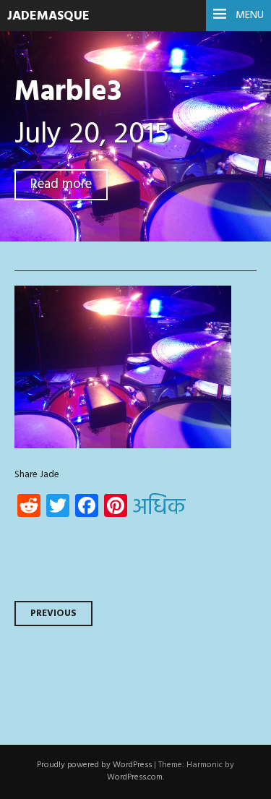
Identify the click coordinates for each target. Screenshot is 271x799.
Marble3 (67, 92)
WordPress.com (135, 777)
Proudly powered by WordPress (94, 765)
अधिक (159, 508)
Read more (61, 184)
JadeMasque (48, 16)
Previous (53, 613)
